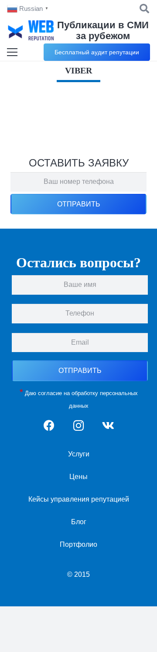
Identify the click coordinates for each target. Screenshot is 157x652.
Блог (78, 522)
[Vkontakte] (108, 425)
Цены (78, 476)
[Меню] (12, 52)
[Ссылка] (31, 30)
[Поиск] (144, 8)
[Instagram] (78, 425)
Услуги (78, 454)
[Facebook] (49, 425)
